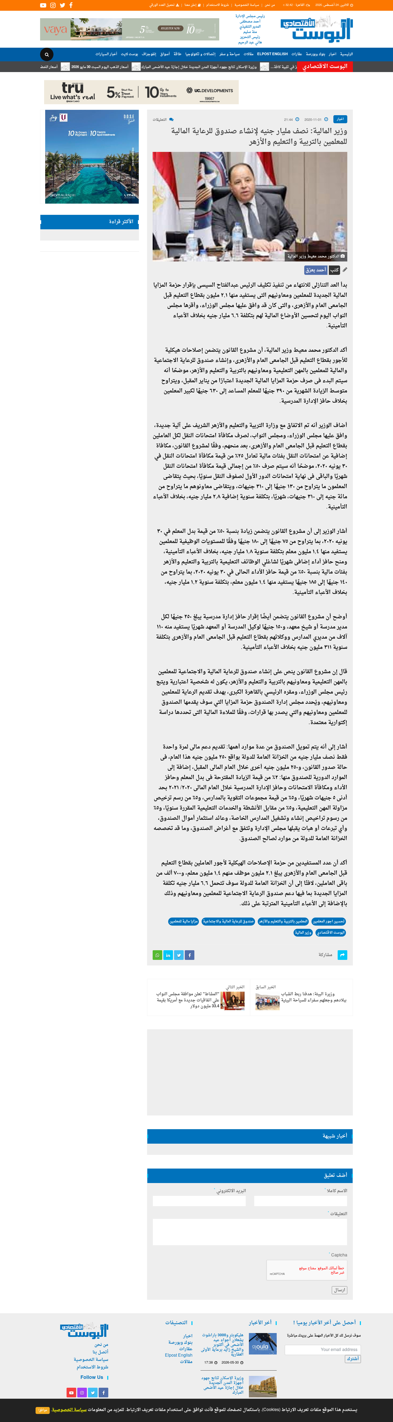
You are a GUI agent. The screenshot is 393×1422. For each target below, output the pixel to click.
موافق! (42, 1410)
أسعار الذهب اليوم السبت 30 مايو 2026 (131, 67)
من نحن (270, 5)
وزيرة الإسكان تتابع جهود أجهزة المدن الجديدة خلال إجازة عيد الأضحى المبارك (230, 67)
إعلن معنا (190, 5)
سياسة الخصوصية (246, 5)
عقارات (296, 54)
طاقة (178, 54)
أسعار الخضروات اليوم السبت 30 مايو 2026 (57, 67)
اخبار (332, 54)
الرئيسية (346, 54)
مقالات (248, 54)
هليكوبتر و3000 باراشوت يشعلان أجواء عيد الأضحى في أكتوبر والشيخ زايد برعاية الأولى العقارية (222, 1345)
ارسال (339, 1290)
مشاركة (325, 955)
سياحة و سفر (229, 54)
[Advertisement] (376, 174)
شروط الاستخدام (217, 5)
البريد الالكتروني (230, 1191)
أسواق (165, 54)
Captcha (338, 1255)
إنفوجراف (149, 54)
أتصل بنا (100, 1352)
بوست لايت (129, 54)
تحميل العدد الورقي (162, 5)
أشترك (353, 1359)
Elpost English (272, 54)
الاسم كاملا (336, 1191)
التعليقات (160, 120)
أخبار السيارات (106, 54)
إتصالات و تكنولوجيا (200, 54)
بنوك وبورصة (315, 54)
